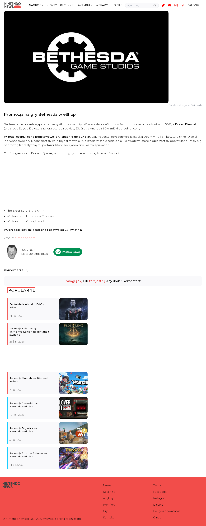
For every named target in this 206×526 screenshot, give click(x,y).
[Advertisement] (103, 181)
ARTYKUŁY (85, 5)
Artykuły (108, 498)
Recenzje (109, 491)
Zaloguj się (73, 281)
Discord (158, 504)
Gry (105, 511)
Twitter (158, 485)
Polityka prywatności (167, 511)
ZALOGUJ (194, 5)
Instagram (160, 498)
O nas (157, 517)
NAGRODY (36, 5)
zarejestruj (97, 281)
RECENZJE (67, 5)
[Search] (155, 5)
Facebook (160, 491)
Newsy (107, 485)
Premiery (109, 504)
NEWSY (52, 5)
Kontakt (108, 517)
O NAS (118, 5)
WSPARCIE (103, 5)
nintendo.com (24, 238)
